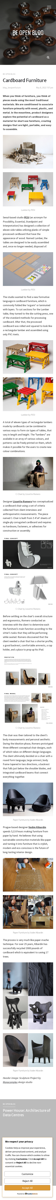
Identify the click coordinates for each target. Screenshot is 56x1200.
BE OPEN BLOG (28, 32)
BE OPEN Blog (9, 74)
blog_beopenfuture (12, 87)
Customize (27, 1174)
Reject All (27, 1181)
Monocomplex (10, 1082)
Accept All (27, 1187)
